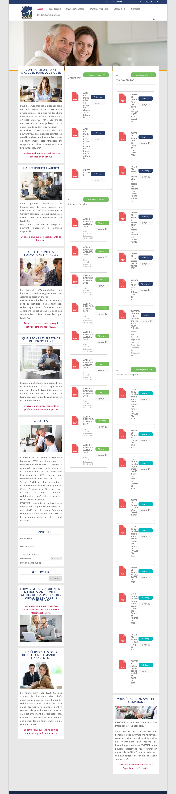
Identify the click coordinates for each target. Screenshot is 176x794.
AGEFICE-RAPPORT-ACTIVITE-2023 (88, 251)
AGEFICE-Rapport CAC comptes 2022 (134, 642)
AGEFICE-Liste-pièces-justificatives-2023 (134, 261)
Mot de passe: (27, 546)
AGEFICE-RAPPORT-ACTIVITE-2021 (88, 307)
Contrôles (135, 9)
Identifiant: (26, 538)
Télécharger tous (94, 75)
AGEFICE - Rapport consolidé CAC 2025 (134, 439)
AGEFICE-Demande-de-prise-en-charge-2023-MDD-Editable (135, 320)
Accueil (40, 9)
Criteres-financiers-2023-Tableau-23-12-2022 (134, 289)
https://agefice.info (30, 147)
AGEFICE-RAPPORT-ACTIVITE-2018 (88, 392)
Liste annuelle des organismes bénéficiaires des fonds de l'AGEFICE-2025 (134, 404)
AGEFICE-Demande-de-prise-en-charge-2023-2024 (134, 144)
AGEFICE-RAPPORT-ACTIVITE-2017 (88, 420)
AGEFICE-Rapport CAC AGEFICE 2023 (134, 574)
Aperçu (97, 103)
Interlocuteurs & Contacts (48, 15)
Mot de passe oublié (30, 562)
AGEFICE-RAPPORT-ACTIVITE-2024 (88, 223)
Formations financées (74, 9)
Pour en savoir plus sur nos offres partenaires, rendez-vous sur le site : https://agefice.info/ (41, 609)
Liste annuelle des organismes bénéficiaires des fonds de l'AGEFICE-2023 (134, 541)
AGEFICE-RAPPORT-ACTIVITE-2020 (88, 336)
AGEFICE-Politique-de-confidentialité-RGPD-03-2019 (134, 672)
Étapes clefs (119, 9)
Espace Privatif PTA (152, 2)
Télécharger (98, 97)
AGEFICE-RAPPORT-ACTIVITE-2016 (88, 449)
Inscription (25, 558)
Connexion (56, 559)
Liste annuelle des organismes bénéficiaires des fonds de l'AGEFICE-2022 (134, 608)
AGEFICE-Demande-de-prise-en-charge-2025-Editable (86, 105)
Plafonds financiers (99, 9)
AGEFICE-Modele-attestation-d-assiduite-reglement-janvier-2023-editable (134, 183)
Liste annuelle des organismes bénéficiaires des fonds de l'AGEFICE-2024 (134, 474)
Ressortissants (54, 9)
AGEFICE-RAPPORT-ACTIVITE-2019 (88, 364)
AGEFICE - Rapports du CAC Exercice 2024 (134, 507)
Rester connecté (31, 554)
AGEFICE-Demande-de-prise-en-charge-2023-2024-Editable (134, 108)
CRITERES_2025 (86, 172)
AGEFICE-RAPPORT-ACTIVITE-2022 (88, 279)
